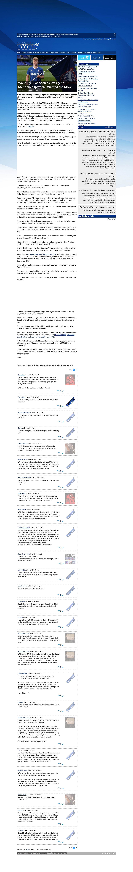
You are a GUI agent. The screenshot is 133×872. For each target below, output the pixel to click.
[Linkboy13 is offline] (70, 580)
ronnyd (20, 702)
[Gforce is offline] (70, 627)
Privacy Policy (57, 36)
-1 (60, 595)
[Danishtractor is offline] (70, 684)
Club (95, 52)
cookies (50, 34)
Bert (19, 750)
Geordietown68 (23, 554)
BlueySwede (22, 509)
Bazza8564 (21, 397)
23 (60, 503)
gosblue (20, 830)
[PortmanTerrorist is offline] (70, 538)
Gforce (20, 617)
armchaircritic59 (23, 633)
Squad (74, 52)
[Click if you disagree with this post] (63, 391)
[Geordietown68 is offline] (70, 564)
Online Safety (55, 853)
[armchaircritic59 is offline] (70, 643)
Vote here (111, 219)
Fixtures (63, 52)
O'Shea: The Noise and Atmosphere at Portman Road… (86, 95)
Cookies (49, 853)
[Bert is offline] (70, 760)
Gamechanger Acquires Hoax (88, 76)
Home (19, 52)
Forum (29, 52)
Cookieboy (21, 601)
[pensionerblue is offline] (70, 596)
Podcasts (45, 52)
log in (88, 39)
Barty (20, 428)
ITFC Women (87, 52)
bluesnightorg (22, 443)
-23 (60, 471)
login (27, 850)
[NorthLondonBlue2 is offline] (70, 423)
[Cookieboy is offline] (70, 611)
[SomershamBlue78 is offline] (70, 488)
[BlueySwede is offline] (70, 519)
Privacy (44, 853)
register (94, 39)
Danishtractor (22, 674)
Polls (56, 52)
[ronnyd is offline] (70, 712)
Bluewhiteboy (22, 770)
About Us (20, 853)
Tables (79, 52)
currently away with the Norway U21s (41, 254)
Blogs (52, 52)
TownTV (31, 127)
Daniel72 (21, 810)
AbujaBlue (21, 375)
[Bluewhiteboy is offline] (70, 780)
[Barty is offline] (70, 438)
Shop (100, 52)
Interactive (37, 52)
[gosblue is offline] (70, 840)
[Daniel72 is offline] (70, 820)
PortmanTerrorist (24, 528)
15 (60, 406)
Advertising (63, 853)
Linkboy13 (21, 570)
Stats (68, 52)
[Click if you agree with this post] (58, 391)
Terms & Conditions (36, 853)
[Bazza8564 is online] (70, 407)
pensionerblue (23, 586)
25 (60, 391)
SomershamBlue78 (24, 478)
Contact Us (26, 853)
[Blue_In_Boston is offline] (70, 469)
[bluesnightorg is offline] (70, 453)
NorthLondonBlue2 (24, 413)
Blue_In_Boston (23, 459)
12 (60, 521)
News (24, 52)
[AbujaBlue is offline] (70, 385)
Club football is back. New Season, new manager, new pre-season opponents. (99, 211)
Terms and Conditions (71, 34)
